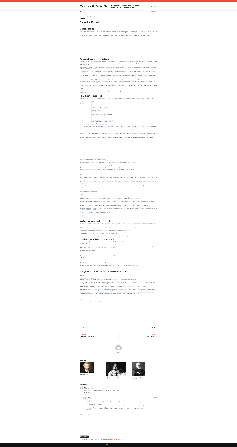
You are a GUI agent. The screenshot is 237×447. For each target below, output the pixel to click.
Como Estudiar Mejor (129, 7)
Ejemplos (113, 7)
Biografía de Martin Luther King (112, 377)
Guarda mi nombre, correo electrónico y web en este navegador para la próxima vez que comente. (100, 433)
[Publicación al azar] (153, 11)
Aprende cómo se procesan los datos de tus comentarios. (108, 439)
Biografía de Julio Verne (84, 374)
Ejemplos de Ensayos (126, 5)
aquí (147, 217)
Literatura (119, 7)
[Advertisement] (118, 47)
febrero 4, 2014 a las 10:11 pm (91, 398)
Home (81, 16)
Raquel (118, 352)
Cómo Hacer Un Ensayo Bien (94, 6)
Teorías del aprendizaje (136, 377)
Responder (155, 387)
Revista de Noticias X (129, 444)
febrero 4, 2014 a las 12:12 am (88, 388)
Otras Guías (136, 5)
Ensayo (117, 5)
